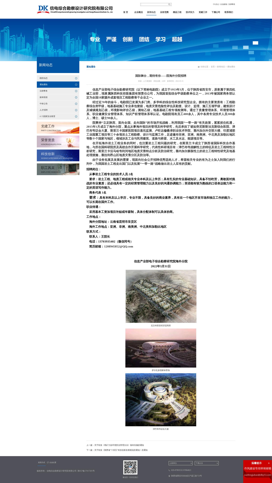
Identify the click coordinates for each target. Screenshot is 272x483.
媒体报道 (44, 97)
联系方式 (41, 462)
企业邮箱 (223, 4)
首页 (213, 67)
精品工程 (177, 12)
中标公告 (44, 104)
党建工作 (203, 12)
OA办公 (216, 4)
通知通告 (44, 84)
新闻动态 (151, 12)
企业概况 (138, 12)
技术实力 (190, 12)
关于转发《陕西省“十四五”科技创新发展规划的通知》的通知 (121, 450)
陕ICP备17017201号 (86, 471)
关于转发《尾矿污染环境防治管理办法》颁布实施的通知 (119, 445)
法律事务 (231, 4)
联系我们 (229, 12)
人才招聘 (44, 110)
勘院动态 (44, 78)
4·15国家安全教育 (47, 116)
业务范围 (164, 12)
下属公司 (216, 12)
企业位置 (52, 462)
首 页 (125, 12)
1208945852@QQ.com (118, 246)
